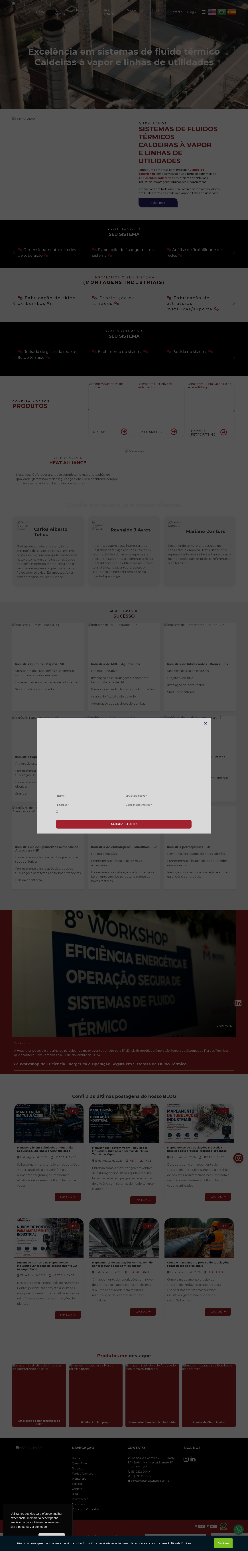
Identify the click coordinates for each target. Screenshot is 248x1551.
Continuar (223, 1543)
